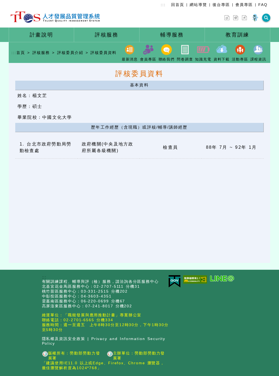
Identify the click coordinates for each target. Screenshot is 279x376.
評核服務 (41, 52)
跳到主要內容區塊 (17, 3)
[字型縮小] (227, 17)
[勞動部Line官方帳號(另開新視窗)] (223, 279)
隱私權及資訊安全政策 (63, 339)
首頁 (20, 52)
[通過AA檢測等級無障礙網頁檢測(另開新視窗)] (196, 279)
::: (163, 4)
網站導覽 (198, 4)
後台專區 (221, 4)
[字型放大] (244, 17)
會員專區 (244, 4)
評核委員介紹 (70, 52)
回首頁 (177, 4)
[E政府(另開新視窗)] (176, 281)
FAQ (263, 4)
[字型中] (235, 17)
